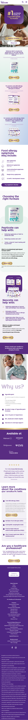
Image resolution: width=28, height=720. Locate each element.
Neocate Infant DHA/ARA (14, 607)
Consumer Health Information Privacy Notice (14, 596)
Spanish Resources (13, 636)
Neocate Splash (14, 612)
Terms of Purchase (14, 591)
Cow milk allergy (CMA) (12, 500)
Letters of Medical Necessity (14, 641)
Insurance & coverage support (14, 422)
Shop (14, 617)
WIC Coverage (14, 642)
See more (14, 77)
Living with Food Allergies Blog (14, 632)
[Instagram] (16, 648)
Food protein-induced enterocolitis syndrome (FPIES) (15, 529)
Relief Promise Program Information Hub (14, 625)
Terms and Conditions (14, 589)
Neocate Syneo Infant (14, 604)
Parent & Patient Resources (14, 622)
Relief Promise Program (14, 624)
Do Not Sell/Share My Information (14, 594)
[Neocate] (4, 2)
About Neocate (14, 583)
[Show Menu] (26, 2)
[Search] (23, 2)
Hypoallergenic (9, 394)
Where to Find (14, 619)
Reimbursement (14, 639)
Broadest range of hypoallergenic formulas (15, 410)
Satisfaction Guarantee (14, 593)
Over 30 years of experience (14, 415)
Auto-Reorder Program (14, 615)
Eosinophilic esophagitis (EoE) (14, 524)
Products (14, 602)
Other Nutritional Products (14, 614)
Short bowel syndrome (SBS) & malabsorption (15, 535)
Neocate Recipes (14, 627)
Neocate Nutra (14, 609)
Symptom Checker (14, 630)
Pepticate (14, 606)
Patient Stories (14, 633)
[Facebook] (12, 648)
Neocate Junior (14, 610)
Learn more (11, 515)
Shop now (14, 43)
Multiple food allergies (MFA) (14, 520)
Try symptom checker (11, 184)
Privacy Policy (14, 588)
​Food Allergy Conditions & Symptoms (14, 628)
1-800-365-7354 (14, 575)
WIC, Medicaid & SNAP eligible (14, 418)
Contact (14, 586)
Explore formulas (13, 38)
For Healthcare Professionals (14, 599)
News (14, 585)
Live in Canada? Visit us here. (14, 567)
